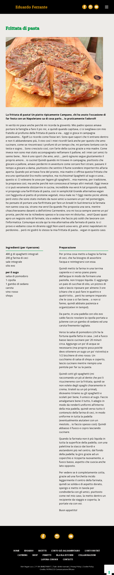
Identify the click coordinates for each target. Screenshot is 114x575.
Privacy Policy (76, 566)
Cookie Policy (88, 566)
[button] (106, 7)
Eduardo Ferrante (31, 6)
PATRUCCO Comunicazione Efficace (60, 569)
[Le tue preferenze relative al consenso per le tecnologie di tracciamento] (109, 572)
